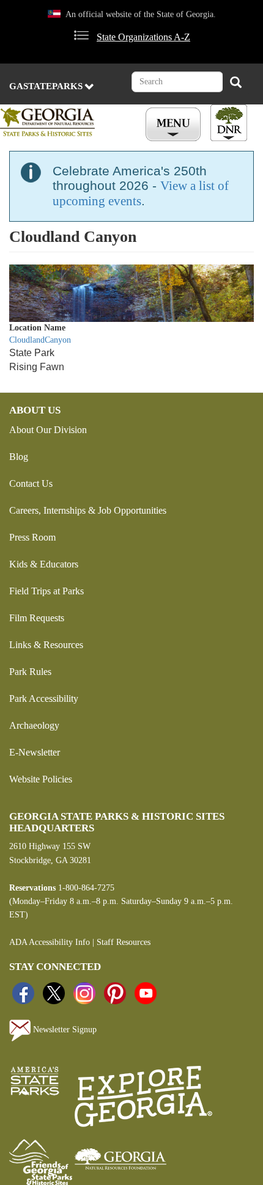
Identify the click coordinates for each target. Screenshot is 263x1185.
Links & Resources (46, 645)
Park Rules (30, 671)
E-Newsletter (34, 752)
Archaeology (34, 725)
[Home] (59, 122)
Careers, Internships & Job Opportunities (87, 510)
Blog (18, 456)
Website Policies (40, 779)
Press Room (32, 537)
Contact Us (31, 483)
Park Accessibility (43, 698)
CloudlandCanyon (40, 340)
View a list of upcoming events (141, 193)
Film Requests (36, 618)
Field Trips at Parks (46, 591)
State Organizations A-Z (143, 37)
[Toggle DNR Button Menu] (228, 122)
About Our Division (48, 430)
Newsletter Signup (64, 1029)
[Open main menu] (175, 125)
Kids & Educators (43, 564)
